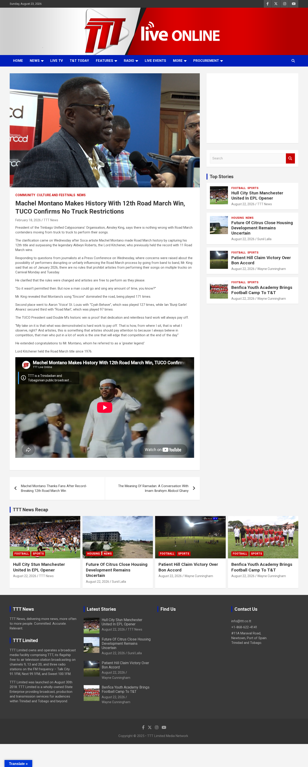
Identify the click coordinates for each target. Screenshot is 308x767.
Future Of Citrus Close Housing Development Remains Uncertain (262, 228)
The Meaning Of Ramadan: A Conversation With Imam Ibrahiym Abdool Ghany (153, 488)
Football (238, 188)
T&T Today (79, 61)
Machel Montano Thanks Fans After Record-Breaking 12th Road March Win (54, 488)
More (178, 61)
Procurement (206, 61)
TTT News (51, 220)
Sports (252, 188)
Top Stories (222, 176)
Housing (237, 217)
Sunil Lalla (264, 239)
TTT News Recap (30, 509)
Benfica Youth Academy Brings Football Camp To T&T (261, 290)
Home (18, 61)
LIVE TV (56, 61)
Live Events (155, 61)
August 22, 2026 (243, 204)
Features (104, 61)
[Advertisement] (252, 108)
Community (25, 195)
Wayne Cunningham (271, 269)
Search (290, 158)
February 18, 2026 (28, 220)
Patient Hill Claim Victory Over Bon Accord (261, 260)
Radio (129, 61)
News (35, 61)
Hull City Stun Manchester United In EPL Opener (257, 195)
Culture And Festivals (56, 195)
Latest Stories (101, 609)
